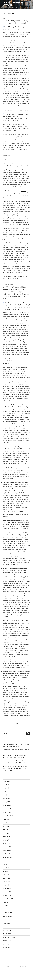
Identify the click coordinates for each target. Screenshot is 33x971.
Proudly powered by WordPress (20, 967)
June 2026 (6, 784)
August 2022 (6, 902)
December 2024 (7, 805)
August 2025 (6, 791)
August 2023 (6, 861)
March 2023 (6, 878)
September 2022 (8, 899)
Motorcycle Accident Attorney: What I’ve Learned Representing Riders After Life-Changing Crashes (15, 768)
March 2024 (6, 836)
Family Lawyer (7, 923)
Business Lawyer (8, 916)
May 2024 (6, 829)
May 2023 (6, 871)
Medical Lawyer (7, 933)
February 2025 (7, 798)
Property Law (7, 940)
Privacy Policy (6, 967)
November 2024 (7, 809)
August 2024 (6, 819)
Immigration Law (8, 927)
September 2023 (8, 857)
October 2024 (7, 812)
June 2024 (6, 826)
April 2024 (6, 833)
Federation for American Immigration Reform (16, 176)
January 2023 (7, 885)
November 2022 (7, 892)
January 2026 (7, 788)
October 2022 (7, 895)
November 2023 (7, 850)
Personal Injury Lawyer (9, 937)
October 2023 (7, 854)
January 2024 (7, 843)
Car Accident (6, 920)
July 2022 (5, 906)
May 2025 (6, 795)
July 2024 (5, 822)
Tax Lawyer (6, 944)
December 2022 (7, 888)
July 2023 (5, 864)
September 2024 (8, 816)
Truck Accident (7, 947)
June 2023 (6, 868)
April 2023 (6, 874)
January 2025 (7, 802)
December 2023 (7, 847)
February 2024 (7, 840)
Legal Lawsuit (7, 930)
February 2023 (7, 881)
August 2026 (6, 781)
